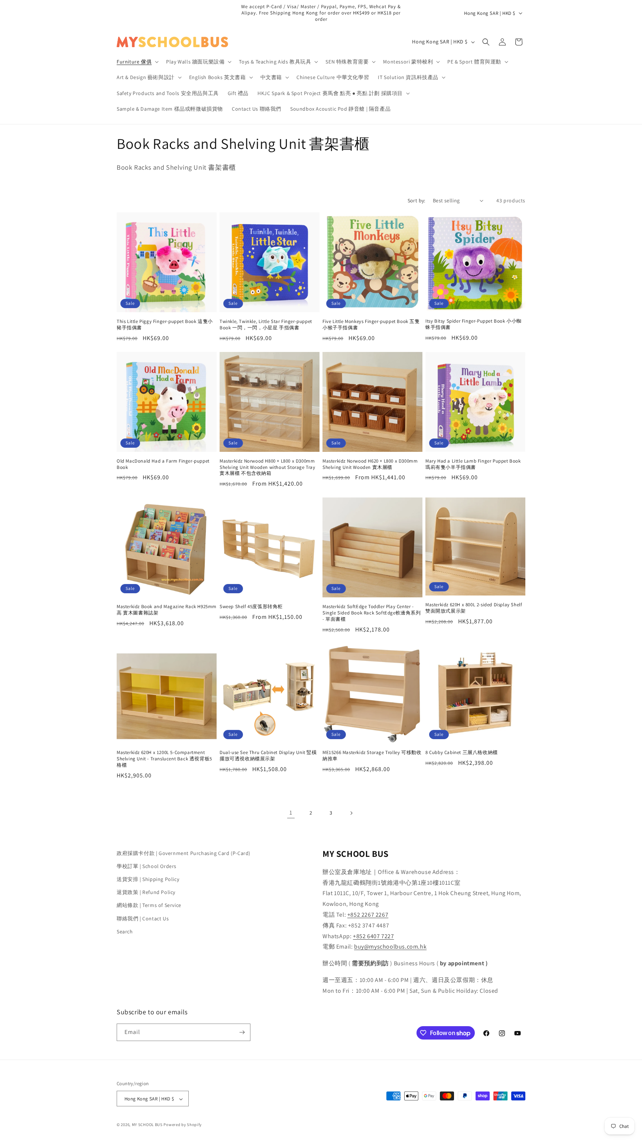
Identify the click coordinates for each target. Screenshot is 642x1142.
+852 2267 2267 (367, 915)
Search (125, 931)
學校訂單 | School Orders (146, 866)
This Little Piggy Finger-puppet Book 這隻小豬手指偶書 (165, 325)
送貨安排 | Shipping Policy (148, 879)
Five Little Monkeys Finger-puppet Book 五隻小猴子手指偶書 (371, 325)
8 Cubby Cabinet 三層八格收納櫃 (461, 753)
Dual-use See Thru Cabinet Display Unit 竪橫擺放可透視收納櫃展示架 (268, 756)
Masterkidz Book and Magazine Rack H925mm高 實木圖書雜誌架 (167, 610)
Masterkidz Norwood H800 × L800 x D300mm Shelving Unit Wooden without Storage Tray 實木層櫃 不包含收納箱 (267, 467)
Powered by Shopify (182, 1125)
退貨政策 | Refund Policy (146, 892)
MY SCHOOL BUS (147, 1125)
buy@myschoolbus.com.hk (390, 947)
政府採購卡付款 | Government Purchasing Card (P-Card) (183, 853)
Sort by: (416, 200)
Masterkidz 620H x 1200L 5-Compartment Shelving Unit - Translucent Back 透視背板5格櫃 (164, 759)
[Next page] (351, 813)
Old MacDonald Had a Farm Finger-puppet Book (163, 464)
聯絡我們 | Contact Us (143, 918)
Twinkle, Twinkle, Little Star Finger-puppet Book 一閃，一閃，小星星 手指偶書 (266, 325)
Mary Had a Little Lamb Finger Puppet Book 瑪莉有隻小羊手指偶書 (473, 464)
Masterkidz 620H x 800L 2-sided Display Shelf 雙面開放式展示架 (473, 608)
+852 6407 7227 (373, 936)
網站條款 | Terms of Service (149, 905)
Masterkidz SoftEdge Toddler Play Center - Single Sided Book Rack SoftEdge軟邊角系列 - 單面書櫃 (371, 613)
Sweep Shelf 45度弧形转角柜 (251, 607)
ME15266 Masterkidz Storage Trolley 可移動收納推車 (371, 756)
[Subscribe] (242, 1032)
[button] (137, 61)
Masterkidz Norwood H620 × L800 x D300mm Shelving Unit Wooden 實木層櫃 (370, 464)
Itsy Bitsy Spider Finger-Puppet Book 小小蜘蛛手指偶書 (473, 324)
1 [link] (290, 812)
